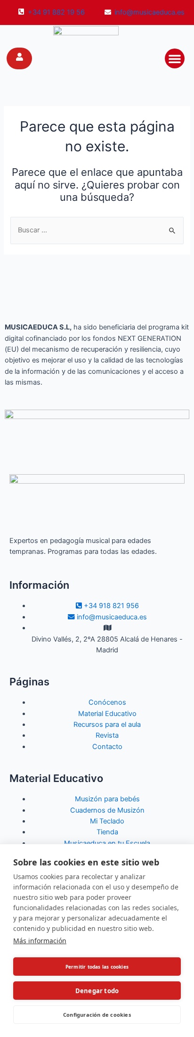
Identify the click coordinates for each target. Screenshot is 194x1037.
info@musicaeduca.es (149, 12)
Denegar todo (97, 991)
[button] (175, 58)
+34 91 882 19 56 (56, 12)
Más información (39, 940)
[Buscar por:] (96, 230)
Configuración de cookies (97, 1014)
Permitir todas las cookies (97, 966)
